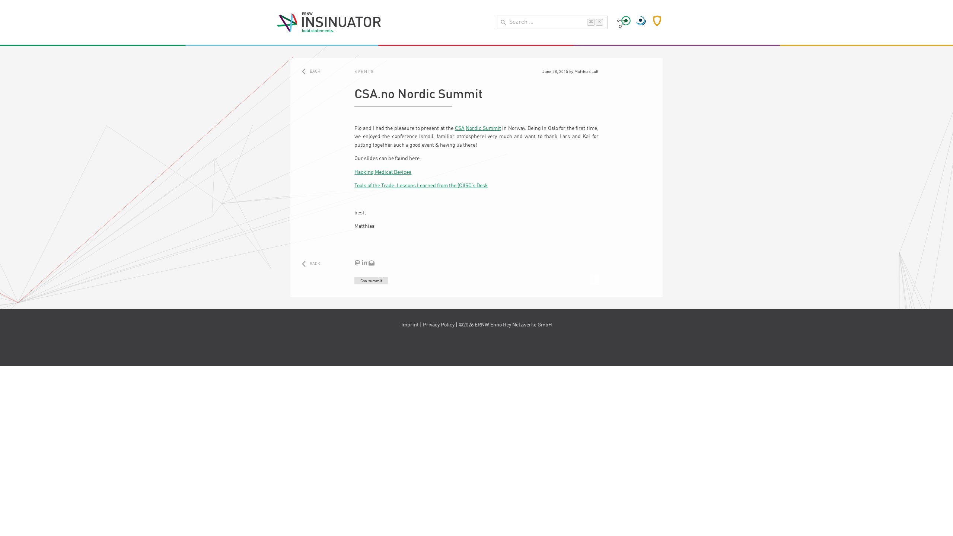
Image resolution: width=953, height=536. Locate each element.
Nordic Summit (483, 128)
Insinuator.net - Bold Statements (329, 22)
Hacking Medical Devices (382, 172)
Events (364, 72)
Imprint (410, 325)
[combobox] (552, 22)
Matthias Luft (586, 72)
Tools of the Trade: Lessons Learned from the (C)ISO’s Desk (421, 185)
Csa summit (371, 281)
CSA (460, 128)
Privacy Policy (439, 325)
